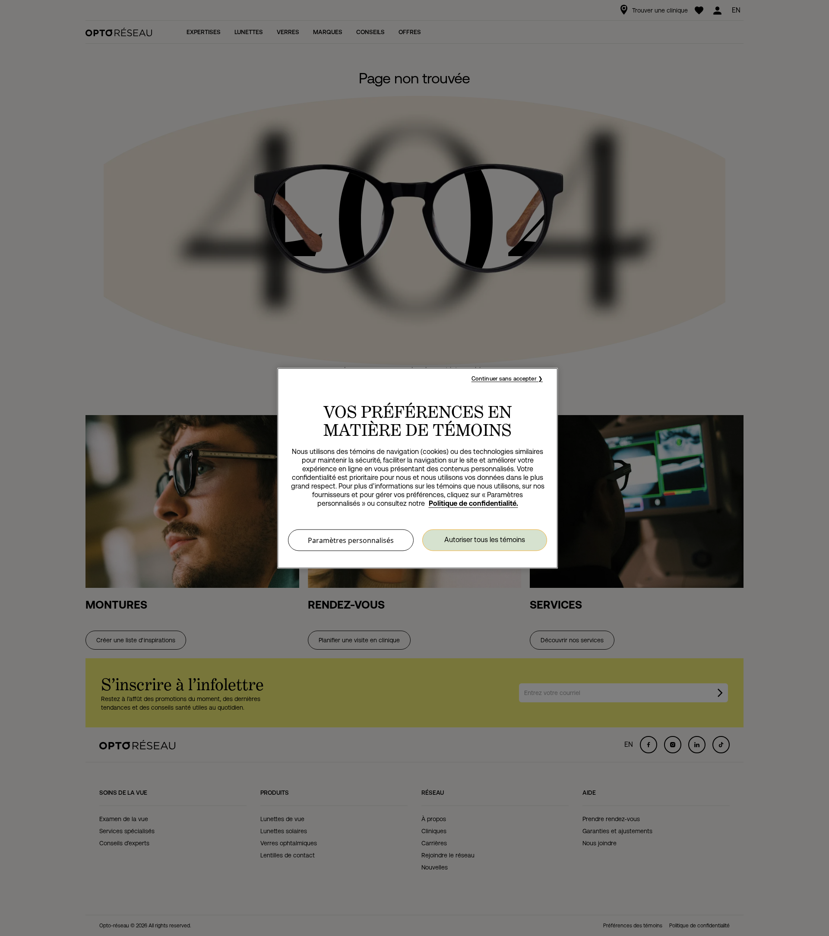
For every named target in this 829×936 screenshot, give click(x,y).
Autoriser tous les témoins (484, 540)
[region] (417, 468)
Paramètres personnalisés (351, 540)
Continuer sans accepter (504, 378)
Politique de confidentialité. (473, 503)
